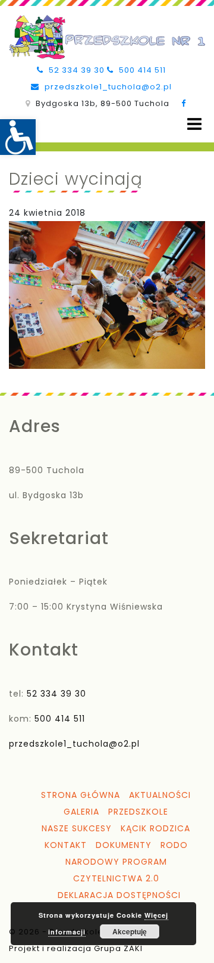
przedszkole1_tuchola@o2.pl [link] (107, 86)
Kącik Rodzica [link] (155, 828)
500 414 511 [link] (141, 70)
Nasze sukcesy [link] (77, 828)
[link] (18, 137)
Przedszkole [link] (138, 812)
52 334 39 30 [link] (75, 70)
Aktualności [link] (160, 795)
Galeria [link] (81, 812)
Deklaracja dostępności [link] (119, 895)
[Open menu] (194, 124)
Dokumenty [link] (124, 845)
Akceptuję (129, 931)
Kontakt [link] (66, 845)
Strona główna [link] (80, 795)
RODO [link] (174, 845)
